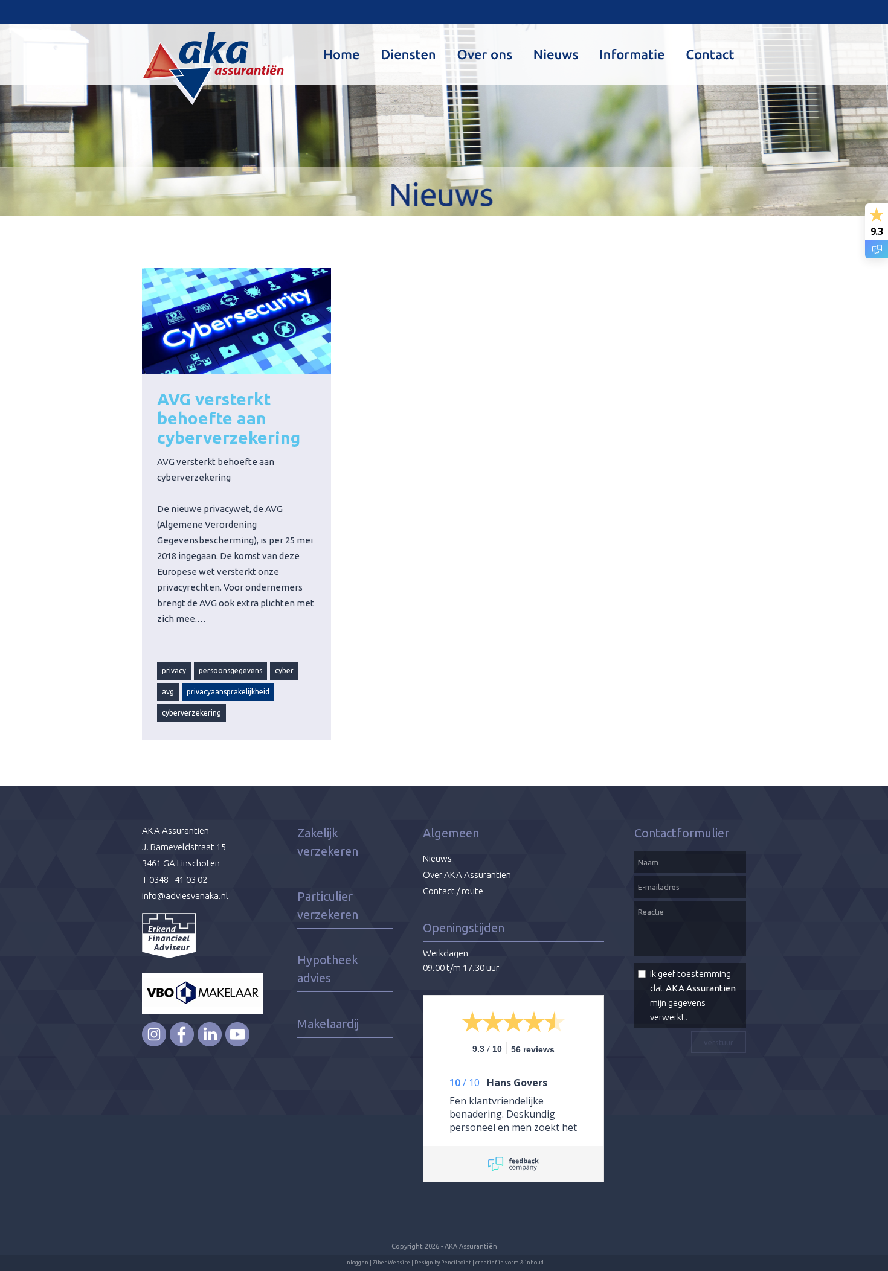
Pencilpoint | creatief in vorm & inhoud (492, 1263)
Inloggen (356, 1263)
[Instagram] (154, 1043)
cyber (284, 670)
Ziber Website (391, 1263)
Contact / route (453, 891)
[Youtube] (237, 1043)
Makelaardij (328, 1024)
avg (168, 692)
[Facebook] (182, 1043)
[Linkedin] (210, 1043)
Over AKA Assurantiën (467, 874)
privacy (174, 670)
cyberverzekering (191, 713)
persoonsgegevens (230, 670)
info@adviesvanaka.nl (185, 896)
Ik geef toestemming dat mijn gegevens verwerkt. (693, 995)
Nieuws (437, 858)
